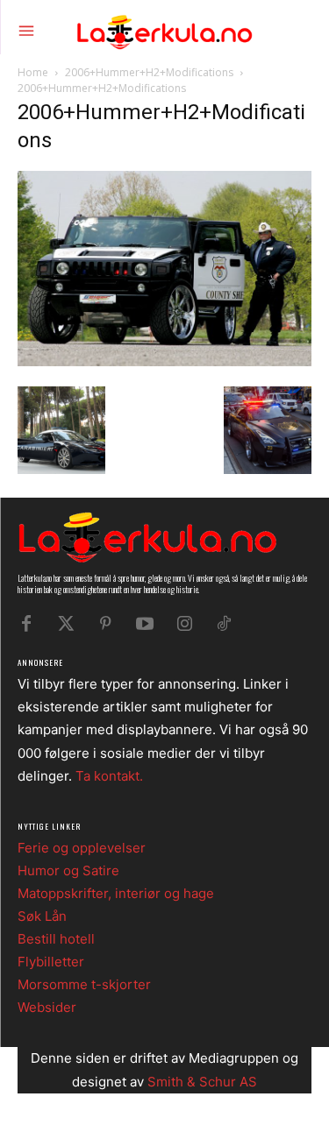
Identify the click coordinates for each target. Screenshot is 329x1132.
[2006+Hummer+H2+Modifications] (164, 361)
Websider (47, 1007)
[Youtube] (145, 624)
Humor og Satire (68, 870)
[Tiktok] (223, 624)
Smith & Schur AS (202, 1081)
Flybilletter (51, 961)
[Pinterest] (105, 624)
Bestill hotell (56, 938)
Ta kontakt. (109, 776)
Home (33, 72)
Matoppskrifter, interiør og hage (116, 893)
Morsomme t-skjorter (84, 984)
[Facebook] (26, 624)
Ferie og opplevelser (82, 847)
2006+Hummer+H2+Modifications (149, 72)
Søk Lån (42, 916)
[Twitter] (66, 624)
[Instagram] (184, 624)
